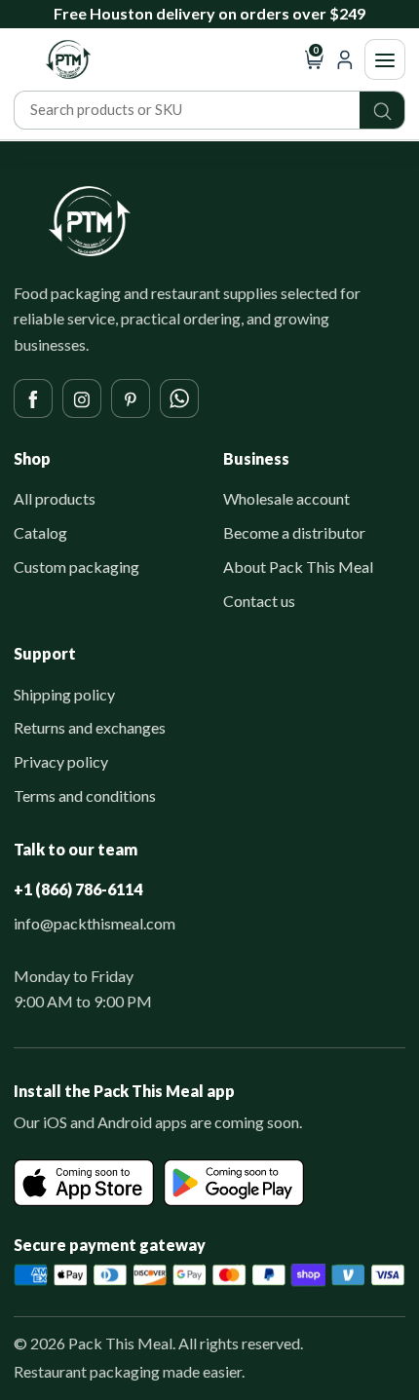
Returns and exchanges (90, 727)
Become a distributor (294, 532)
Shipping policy (64, 694)
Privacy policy (61, 761)
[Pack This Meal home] (90, 221)
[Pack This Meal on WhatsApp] (179, 398)
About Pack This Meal (298, 566)
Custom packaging (76, 566)
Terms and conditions (85, 795)
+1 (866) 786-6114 (78, 889)
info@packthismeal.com (94, 923)
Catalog (40, 532)
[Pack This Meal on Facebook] (33, 398)
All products (54, 498)
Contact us (259, 600)
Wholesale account (286, 498)
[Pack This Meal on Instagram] (81, 398)
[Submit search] (382, 110)
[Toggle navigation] (384, 59)
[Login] (344, 60)
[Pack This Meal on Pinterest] (130, 398)
